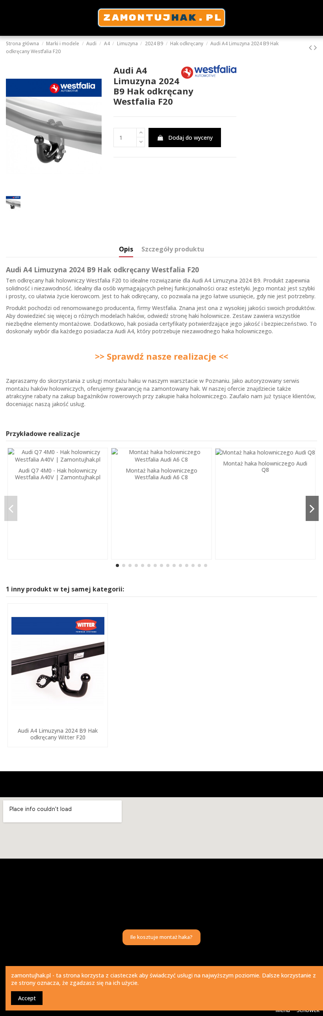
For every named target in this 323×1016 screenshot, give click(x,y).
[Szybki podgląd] (57, 720)
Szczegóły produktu (172, 249)
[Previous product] (311, 47)
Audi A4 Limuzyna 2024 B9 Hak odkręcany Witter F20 (58, 734)
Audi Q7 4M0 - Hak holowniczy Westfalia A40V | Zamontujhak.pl (57, 474)
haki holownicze (209, 316)
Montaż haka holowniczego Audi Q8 (265, 467)
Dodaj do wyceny (190, 137)
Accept (27, 998)
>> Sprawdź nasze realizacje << (161, 356)
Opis (126, 249)
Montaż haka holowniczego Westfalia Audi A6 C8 (161, 474)
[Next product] (315, 47)
